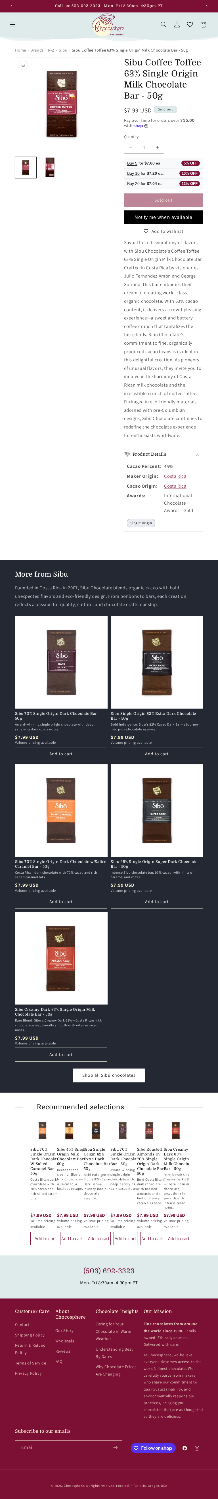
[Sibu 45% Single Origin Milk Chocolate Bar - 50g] (69, 1130)
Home (20, 50)
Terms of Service (30, 1363)
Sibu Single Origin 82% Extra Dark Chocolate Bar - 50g (153, 715)
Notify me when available (163, 217)
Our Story (64, 1330)
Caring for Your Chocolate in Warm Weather (113, 1331)
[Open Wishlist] (189, 24)
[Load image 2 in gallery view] (49, 167)
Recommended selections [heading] (80, 1107)
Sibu (63, 50)
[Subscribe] (115, 1447)
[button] (12, 24)
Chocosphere (74, 1485)
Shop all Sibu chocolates (109, 1075)
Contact (22, 1324)
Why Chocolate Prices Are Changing (116, 1370)
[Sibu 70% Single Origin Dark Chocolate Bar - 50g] (122, 1130)
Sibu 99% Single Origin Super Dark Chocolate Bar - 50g (154, 864)
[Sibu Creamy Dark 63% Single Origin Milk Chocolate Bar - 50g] (176, 1130)
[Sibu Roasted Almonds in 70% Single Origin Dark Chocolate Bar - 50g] (149, 1130)
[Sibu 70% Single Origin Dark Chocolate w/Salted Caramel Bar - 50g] (42, 1130)
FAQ (59, 1361)
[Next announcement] (206, 6)
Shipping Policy (30, 1335)
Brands (37, 50)
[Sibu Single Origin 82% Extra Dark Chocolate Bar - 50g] (96, 1130)
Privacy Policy (28, 1373)
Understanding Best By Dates (114, 1352)
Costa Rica (175, 476)
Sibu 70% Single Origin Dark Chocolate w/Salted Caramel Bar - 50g (61, 864)
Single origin (141, 522)
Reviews (62, 1351)
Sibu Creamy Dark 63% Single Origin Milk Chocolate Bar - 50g (55, 1011)
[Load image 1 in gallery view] (25, 167)
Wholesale (65, 1341)
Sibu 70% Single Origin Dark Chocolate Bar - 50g (57, 715)
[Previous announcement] (11, 6)
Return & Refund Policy (30, 1348)
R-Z (51, 50)
